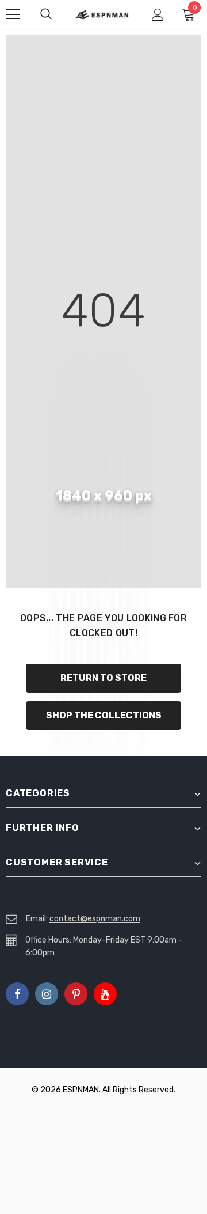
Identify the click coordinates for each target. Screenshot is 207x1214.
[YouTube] (105, 993)
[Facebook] (17, 993)
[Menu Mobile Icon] (13, 14)
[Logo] (102, 14)
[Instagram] (46, 993)
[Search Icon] (57, 14)
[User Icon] (158, 15)
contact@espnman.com (94, 919)
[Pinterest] (75, 993)
